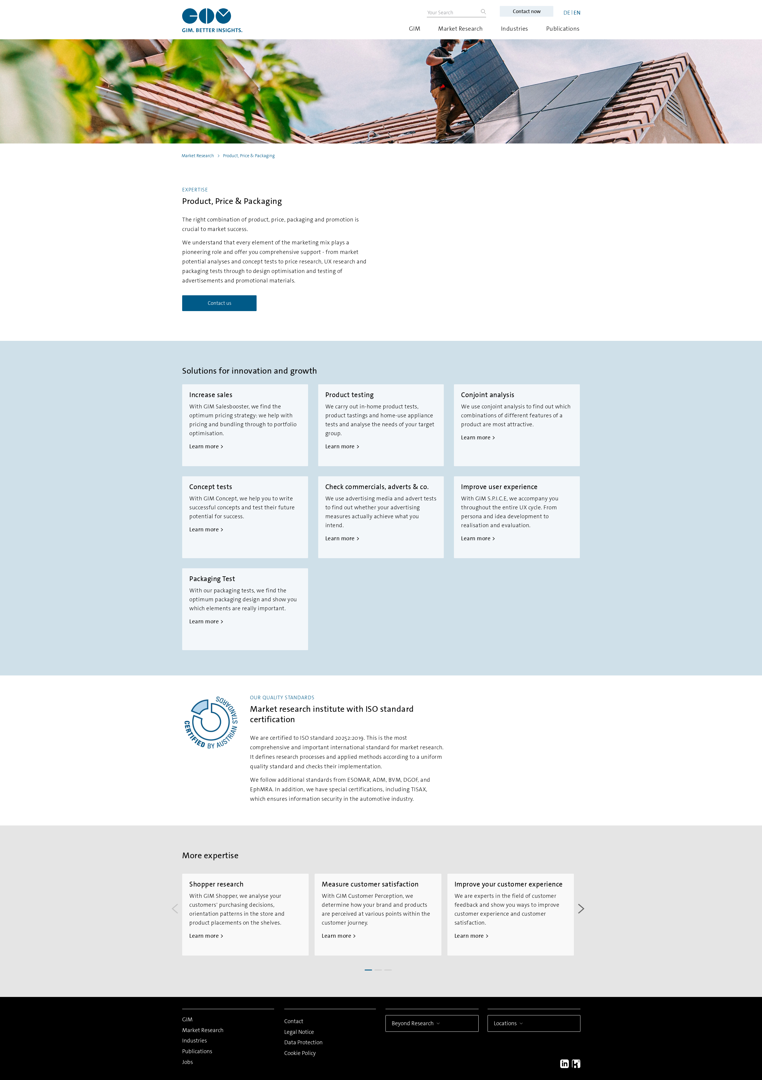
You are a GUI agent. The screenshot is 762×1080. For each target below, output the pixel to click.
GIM (415, 28)
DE (566, 12)
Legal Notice (299, 1032)
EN (577, 12)
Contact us (219, 303)
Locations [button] (505, 1023)
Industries (514, 28)
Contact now (527, 11)
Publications (563, 28)
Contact (293, 1021)
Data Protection (303, 1042)
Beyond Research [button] (413, 1023)
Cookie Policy (300, 1053)
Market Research (460, 28)
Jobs (187, 1062)
